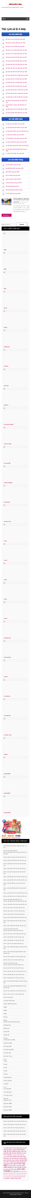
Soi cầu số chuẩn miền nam (11, 963)
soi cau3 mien (18, 1154)
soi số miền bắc (16, 1176)
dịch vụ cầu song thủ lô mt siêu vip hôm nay (15, 956)
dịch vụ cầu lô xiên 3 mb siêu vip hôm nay (14, 911)
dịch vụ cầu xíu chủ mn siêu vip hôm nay (14, 994)
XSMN (5, 269)
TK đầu (5, 599)
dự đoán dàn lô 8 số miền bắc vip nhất (16, 86)
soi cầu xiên (13, 1169)
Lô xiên (5, 560)
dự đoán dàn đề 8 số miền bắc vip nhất (16, 71)
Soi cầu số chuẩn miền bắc (10, 850)
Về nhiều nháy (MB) (8, 482)
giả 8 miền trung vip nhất (12, 171)
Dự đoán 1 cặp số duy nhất (14, 1150)
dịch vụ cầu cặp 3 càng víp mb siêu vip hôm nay (15, 872)
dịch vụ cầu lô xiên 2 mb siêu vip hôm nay (14, 907)
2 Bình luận (23, 202)
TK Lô (5, 1059)
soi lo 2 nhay (10, 1173)
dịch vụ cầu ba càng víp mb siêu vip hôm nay (15, 857)
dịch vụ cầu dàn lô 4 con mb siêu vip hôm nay (15, 896)
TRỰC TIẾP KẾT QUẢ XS (10, 1003)
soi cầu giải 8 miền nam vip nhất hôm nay (17, 131)
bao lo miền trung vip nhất (13, 175)
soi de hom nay (22, 1171)
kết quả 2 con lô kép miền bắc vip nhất (16, 53)
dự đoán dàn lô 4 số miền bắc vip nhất (16, 79)
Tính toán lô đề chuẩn (18, 203)
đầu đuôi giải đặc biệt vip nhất (14, 189)
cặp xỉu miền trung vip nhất (13, 179)
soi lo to (14, 1173)
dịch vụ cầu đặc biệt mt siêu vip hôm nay (14, 937)
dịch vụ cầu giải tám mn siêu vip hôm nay (14, 977)
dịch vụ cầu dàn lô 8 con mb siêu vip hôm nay (15, 904)
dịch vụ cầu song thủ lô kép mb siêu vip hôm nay (15, 921)
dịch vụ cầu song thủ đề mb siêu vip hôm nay (15, 917)
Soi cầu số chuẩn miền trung (11, 928)
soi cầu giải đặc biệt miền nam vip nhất (16, 127)
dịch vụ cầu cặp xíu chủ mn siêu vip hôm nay (15, 971)
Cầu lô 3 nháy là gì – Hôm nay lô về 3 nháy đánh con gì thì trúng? (21, 199)
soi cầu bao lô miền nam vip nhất (15, 134)
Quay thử (6, 754)
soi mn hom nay (9, 1176)
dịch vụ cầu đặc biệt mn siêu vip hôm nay (14, 974)
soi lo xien (21, 1174)
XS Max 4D (6, 366)
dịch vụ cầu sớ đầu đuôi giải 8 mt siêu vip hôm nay (15, 947)
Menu (4, 18)
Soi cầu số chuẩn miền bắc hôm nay (13, 899)
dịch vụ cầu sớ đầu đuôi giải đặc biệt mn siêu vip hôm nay (15, 986)
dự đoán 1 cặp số (12, 1149)
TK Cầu (5, 1038)
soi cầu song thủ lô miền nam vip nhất (16, 142)
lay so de (23, 1153)
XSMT (5, 288)
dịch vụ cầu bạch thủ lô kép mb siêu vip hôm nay (15, 864)
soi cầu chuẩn (19, 1162)
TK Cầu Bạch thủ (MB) (8, 424)
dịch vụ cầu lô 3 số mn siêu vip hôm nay (14, 968)
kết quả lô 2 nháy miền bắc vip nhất (15, 42)
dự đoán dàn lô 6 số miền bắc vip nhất (16, 82)
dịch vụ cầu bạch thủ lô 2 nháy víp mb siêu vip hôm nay (15, 853)
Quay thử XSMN (7, 812)
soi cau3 (13, 1154)
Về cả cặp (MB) (7, 463)
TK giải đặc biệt (7, 638)
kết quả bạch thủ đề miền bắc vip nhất (16, 57)
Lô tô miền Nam (7, 715)
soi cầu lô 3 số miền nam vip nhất (15, 153)
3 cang (6, 1148)
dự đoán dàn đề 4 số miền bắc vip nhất (16, 64)
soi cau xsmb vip (15, 1160)
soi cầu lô (14, 1164)
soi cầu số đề (16, 1167)
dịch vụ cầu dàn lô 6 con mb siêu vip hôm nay (15, 901)
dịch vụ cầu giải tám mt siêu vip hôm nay (14, 940)
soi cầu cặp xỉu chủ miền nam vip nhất (16, 138)
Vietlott (5, 327)
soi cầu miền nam (13, 1165)
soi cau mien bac (13, 1156)
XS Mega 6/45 (7, 346)
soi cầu (24, 1160)
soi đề (20, 1176)
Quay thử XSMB (7, 773)
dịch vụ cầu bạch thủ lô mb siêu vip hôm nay (15, 868)
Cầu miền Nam (7, 502)
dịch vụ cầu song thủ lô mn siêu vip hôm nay (15, 990)
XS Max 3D (6, 405)
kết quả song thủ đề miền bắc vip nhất (16, 61)
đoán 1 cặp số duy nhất (13, 1178)
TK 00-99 (6, 676)
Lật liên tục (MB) (7, 443)
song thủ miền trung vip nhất (14, 182)
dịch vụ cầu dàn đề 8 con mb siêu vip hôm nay (15, 880)
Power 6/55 (6, 385)
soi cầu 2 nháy (9, 1162)
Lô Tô (5, 1087)
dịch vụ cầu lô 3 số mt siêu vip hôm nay (13, 943)
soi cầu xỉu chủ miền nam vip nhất (15, 123)
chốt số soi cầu (14, 1148)
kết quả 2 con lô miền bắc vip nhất (15, 46)
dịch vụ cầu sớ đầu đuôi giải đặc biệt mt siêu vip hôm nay (15, 952)
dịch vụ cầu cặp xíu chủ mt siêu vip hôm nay (15, 933)
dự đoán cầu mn (20, 1151)
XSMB (5, 249)
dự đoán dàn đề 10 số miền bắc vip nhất (17, 75)
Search (22, 224)
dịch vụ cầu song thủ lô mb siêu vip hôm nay (15, 925)
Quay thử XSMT (7, 793)
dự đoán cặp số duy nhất (11, 1153)
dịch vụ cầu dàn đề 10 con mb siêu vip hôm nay (14, 884)
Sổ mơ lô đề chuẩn (8, 997)
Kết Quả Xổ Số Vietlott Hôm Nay (12, 1021)
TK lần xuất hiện (7, 657)
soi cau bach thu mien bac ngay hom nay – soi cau (15, 846)
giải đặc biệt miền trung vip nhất (14, 168)
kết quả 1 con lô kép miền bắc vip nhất (16, 50)
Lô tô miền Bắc (7, 696)
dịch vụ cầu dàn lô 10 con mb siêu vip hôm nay (15, 893)
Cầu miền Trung (7, 521)
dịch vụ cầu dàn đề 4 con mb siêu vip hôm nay (15, 876)
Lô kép (5, 579)
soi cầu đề (14, 1171)
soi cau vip (10, 1158)
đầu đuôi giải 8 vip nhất (12, 186)
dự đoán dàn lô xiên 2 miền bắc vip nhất (17, 89)
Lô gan (5, 540)
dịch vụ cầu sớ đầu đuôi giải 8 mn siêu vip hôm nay (15, 981)
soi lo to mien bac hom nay (10, 1174)
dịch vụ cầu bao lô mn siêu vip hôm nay (13, 964)
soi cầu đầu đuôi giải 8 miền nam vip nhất (17, 145)
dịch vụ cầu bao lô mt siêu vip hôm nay (13, 930)
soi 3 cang (7, 1155)
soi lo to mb (19, 1173)
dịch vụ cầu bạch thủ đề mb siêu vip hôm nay (15, 860)
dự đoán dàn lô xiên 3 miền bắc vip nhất (17, 93)
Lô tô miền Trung (7, 735)
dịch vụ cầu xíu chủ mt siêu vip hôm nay (14, 959)
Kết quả (5, 308)
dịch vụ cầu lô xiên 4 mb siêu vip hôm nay (14, 914)
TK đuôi (5, 618)
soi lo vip (17, 1174)
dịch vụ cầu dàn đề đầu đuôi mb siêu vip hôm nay (15, 888)
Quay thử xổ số (7, 1100)
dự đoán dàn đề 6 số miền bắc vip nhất (16, 68)
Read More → (6, 215)
